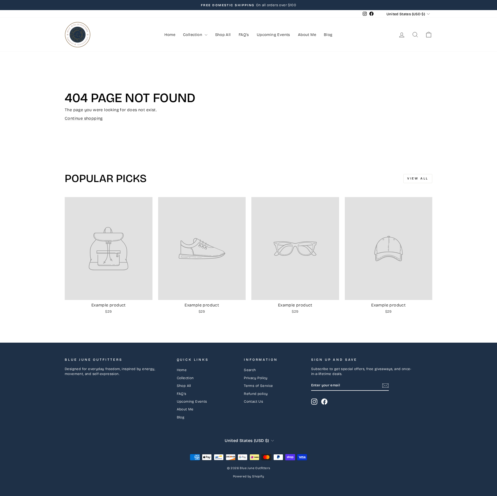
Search (250, 370)
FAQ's (244, 34)
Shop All (223, 34)
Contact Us (253, 401)
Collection (193, 34)
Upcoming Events (273, 34)
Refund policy (256, 394)
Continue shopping (84, 118)
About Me (307, 34)
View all (417, 178)
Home (169, 34)
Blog (328, 34)
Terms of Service (258, 386)
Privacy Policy (256, 378)
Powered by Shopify (248, 476)
